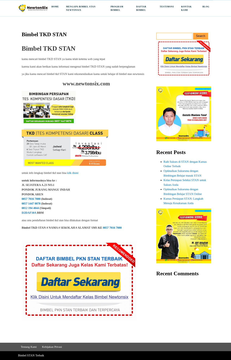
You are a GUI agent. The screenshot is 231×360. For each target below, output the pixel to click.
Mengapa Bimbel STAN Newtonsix (81, 8)
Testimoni (167, 6)
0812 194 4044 (31, 208)
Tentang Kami (29, 346)
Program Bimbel (117, 8)
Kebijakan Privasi (52, 346)
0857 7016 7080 (31, 198)
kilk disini (72, 172)
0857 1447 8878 (31, 203)
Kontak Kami (186, 8)
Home (55, 6)
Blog (205, 6)
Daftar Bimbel (141, 8)
